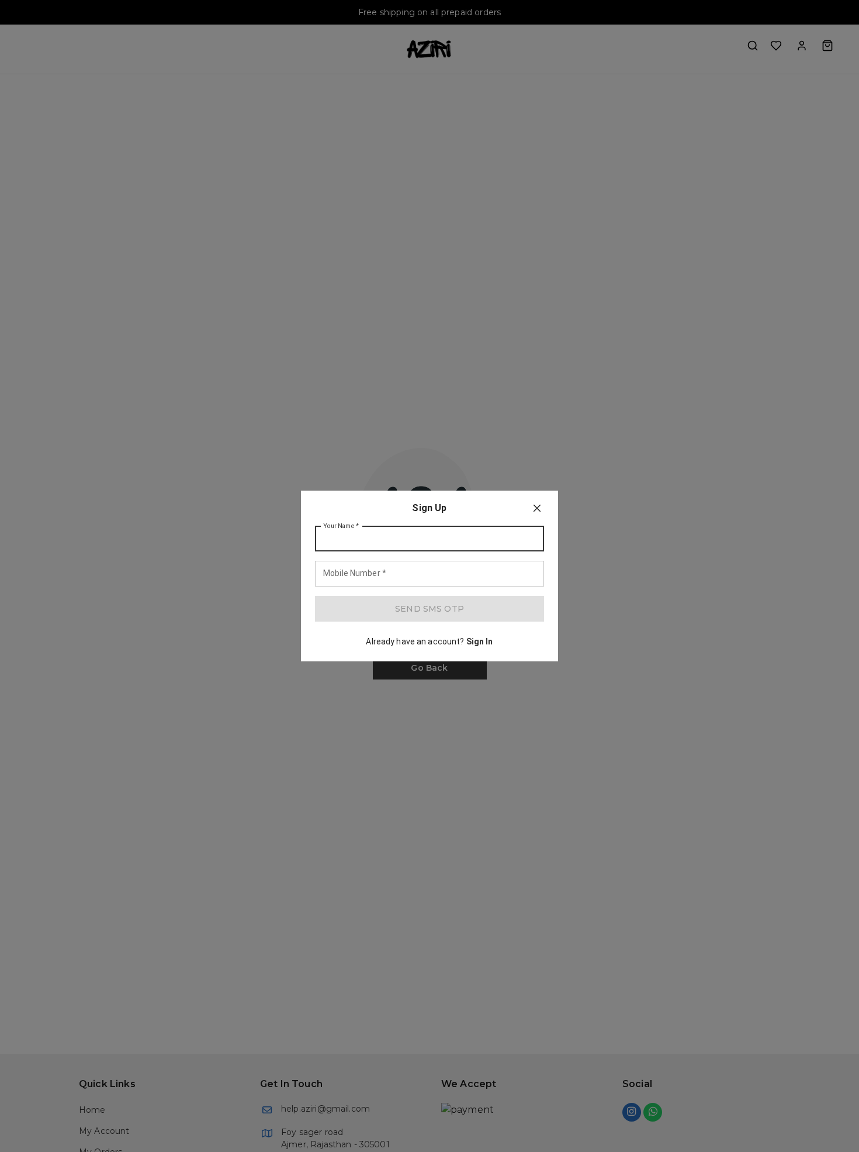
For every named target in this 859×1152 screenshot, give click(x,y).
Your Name (341, 526)
